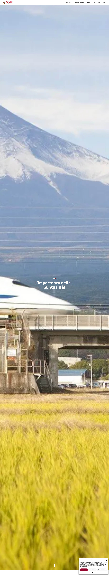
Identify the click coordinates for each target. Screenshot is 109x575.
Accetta (83, 569)
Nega (93, 569)
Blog (54, 278)
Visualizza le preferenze (102, 569)
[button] (106, 560)
